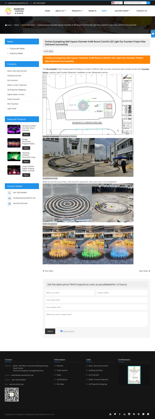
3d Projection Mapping (16, 90)
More (26, 134)
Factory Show (121, 11)
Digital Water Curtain (15, 94)
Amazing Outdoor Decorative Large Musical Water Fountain (29, 155)
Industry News (16, 53)
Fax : (6, 384)
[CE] (134, 375)
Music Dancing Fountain (17, 71)
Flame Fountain (13, 99)
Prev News (48, 271)
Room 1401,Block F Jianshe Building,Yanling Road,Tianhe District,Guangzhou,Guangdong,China (30, 368)
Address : (8, 366)
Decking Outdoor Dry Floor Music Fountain (29, 128)
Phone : (8, 380)
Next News (143, 271)
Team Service (62, 370)
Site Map (60, 384)
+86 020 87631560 (20, 203)
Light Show (11, 108)
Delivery (60, 366)
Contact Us (141, 11)
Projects (92, 11)
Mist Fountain (13, 104)
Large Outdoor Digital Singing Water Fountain (28, 168)
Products (76, 11)
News (104, 11)
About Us (59, 11)
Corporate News (28, 25)
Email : (7, 375)
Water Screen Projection (17, 85)
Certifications (62, 379)
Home (47, 11)
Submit (50, 331)
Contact (8, 359)
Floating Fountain (14, 75)
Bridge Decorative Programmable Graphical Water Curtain (28, 141)
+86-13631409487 (39, 3)
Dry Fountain (12, 80)
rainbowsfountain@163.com (18, 3)
